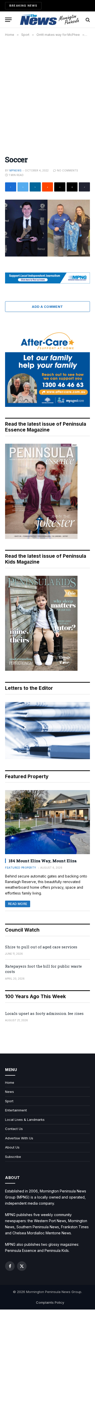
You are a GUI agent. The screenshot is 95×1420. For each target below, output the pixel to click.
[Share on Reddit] (47, 187)
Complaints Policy (50, 1302)
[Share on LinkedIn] (35, 187)
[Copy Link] (84, 187)
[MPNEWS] (50, 19)
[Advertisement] (47, 93)
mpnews (15, 170)
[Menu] (8, 19)
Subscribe (13, 1157)
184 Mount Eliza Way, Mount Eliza (43, 860)
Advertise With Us (19, 1138)
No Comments (67, 170)
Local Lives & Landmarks (25, 1120)
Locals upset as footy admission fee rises (44, 1013)
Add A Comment (47, 307)
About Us (12, 1147)
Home (9, 1082)
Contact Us (14, 1129)
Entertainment (16, 1110)
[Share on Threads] (59, 187)
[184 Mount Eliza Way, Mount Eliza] (47, 822)
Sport (9, 1101)
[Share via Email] (72, 187)
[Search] (87, 19)
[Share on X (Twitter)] (23, 187)
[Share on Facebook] (10, 187)
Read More (17, 904)
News (9, 1092)
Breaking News (23, 5)
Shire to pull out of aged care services (41, 946)
